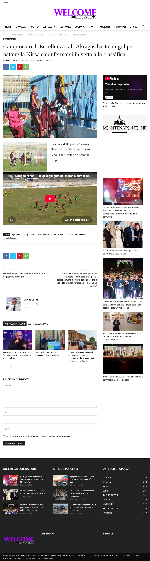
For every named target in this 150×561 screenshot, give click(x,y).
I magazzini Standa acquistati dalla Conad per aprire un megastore (82, 493)
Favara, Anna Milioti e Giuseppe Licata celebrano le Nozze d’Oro (120, 252)
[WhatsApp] (26, 67)
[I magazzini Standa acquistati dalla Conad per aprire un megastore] (60, 494)
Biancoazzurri (44, 234)
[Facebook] (6, 67)
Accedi (5, 2)
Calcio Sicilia (58, 234)
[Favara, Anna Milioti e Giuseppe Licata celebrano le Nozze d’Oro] (10, 494)
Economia (65, 26)
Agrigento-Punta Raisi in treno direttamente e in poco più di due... (82, 479)
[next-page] (10, 367)
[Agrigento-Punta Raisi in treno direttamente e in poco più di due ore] (60, 480)
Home (8, 26)
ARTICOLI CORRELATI (15, 324)
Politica (34, 26)
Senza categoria (17, 35)
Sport (92, 26)
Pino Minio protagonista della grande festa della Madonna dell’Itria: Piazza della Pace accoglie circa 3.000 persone (122, 305)
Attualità (49, 26)
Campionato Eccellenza (75, 234)
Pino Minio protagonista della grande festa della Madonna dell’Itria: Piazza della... (32, 507)
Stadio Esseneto (11, 238)
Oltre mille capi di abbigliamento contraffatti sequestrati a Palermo (24, 275)
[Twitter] (13, 67)
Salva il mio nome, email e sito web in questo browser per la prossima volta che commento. (38, 436)
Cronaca (21, 26)
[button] (143, 27)
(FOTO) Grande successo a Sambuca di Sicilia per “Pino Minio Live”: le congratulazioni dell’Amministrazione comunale (121, 212)
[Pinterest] (20, 67)
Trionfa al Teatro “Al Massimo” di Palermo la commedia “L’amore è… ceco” (123, 378)
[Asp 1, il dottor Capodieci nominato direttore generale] (50, 340)
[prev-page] (5, 367)
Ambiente (105, 26)
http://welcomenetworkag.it (31, 304)
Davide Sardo (11, 60)
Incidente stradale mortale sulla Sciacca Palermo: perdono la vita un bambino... (83, 507)
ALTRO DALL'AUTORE (38, 324)
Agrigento (16, 234)
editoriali (120, 26)
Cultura (80, 26)
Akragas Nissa (29, 234)
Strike (133, 26)
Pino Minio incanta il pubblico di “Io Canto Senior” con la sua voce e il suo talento (17, 355)
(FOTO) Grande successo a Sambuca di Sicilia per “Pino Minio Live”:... (31, 479)
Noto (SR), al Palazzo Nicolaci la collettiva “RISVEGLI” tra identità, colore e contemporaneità (122, 336)
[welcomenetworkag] (75, 13)
